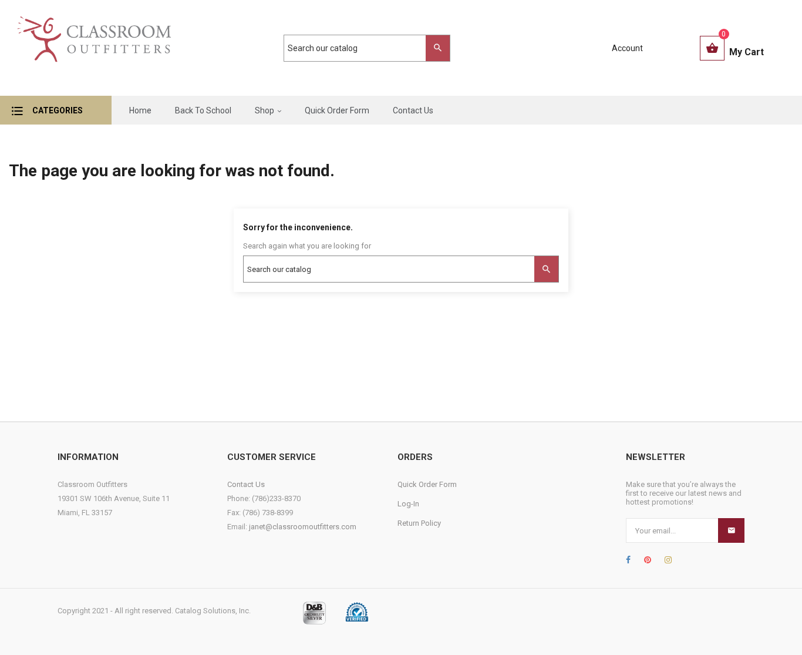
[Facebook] (628, 560)
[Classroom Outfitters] (94, 48)
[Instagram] (668, 560)
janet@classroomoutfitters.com (302, 526)
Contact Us (246, 484)
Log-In (408, 503)
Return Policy (419, 523)
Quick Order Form (427, 484)
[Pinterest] (647, 560)
